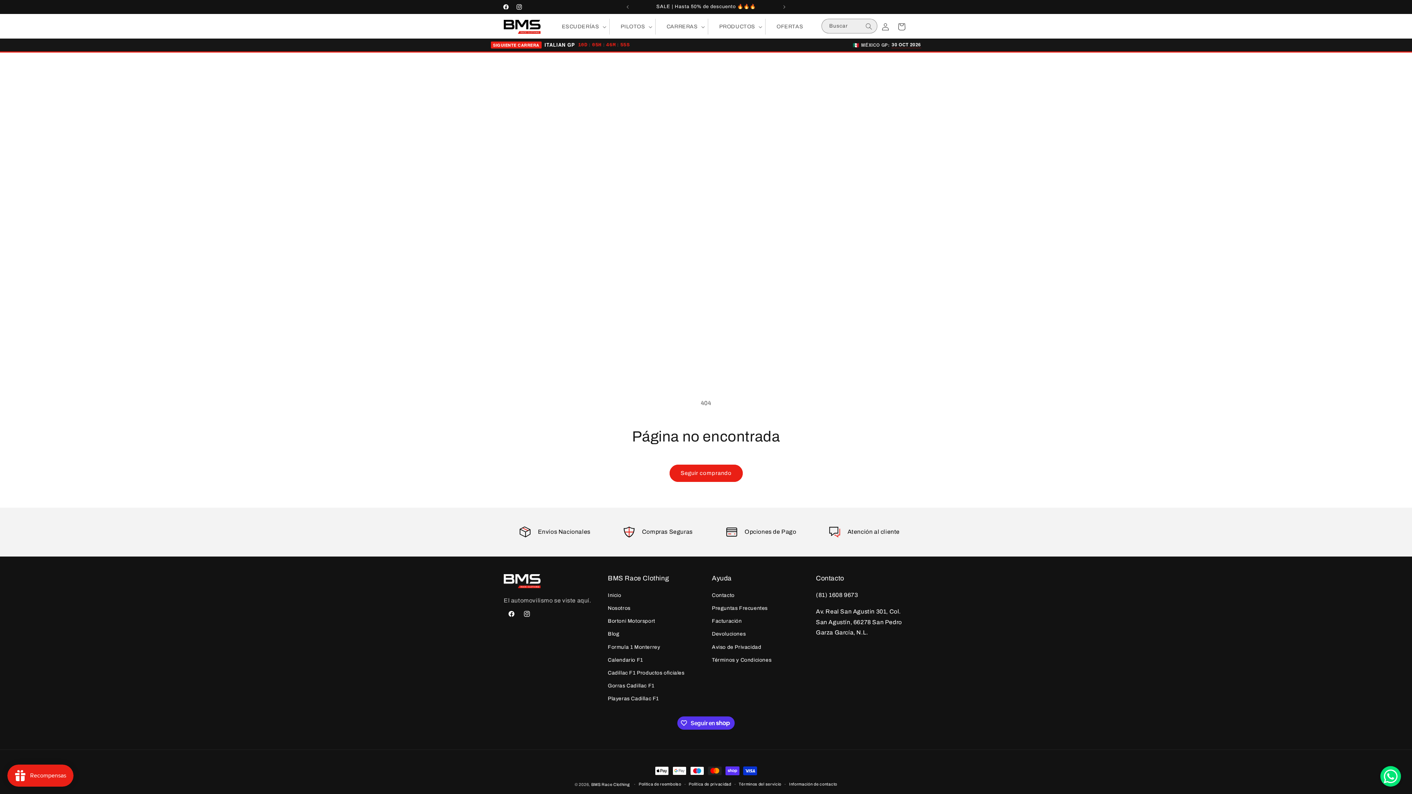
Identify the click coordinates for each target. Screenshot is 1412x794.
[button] (580, 27)
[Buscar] (869, 26)
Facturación (727, 621)
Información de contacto (813, 784)
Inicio (614, 595)
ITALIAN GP (560, 45)
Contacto (723, 595)
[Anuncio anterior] (628, 7)
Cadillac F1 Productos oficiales (646, 673)
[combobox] (849, 26)
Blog (613, 634)
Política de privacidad (710, 784)
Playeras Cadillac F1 (633, 698)
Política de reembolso (660, 784)
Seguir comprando (706, 473)
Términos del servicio (760, 784)
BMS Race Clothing (610, 784)
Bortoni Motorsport (631, 621)
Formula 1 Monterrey (634, 647)
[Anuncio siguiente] (784, 7)
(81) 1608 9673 (837, 595)
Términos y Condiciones (741, 660)
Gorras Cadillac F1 (631, 686)
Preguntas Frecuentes (740, 608)
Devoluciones (729, 634)
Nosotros (619, 608)
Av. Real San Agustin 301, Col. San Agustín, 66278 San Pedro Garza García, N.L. (859, 622)
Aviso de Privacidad (736, 647)
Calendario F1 (625, 660)
